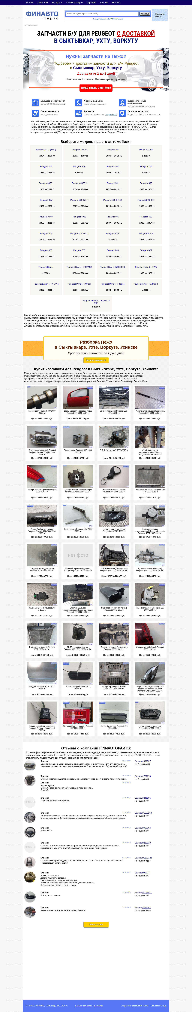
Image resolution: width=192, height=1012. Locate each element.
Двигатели (43, 2)
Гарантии (91, 2)
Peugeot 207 (143, 831)
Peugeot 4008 (144, 764)
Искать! (145, 13)
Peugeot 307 (143, 801)
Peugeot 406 (143, 779)
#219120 (146, 843)
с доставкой (136, 33)
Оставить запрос (74, 2)
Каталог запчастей (96, 360)
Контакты (116, 2)
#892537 (146, 761)
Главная (27, 25)
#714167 (146, 907)
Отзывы (104, 2)
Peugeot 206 (143, 876)
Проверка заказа (160, 15)
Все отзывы (96, 924)
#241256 (146, 798)
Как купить (57, 2)
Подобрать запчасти (96, 87)
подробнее (110, 114)
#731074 (146, 776)
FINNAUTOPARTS (36, 1006)
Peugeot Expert (144, 911)
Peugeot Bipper (144, 861)
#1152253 (147, 813)
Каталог (30, 2)
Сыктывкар (50, 1006)
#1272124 (147, 858)
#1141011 (147, 892)
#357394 (146, 828)
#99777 (146, 873)
